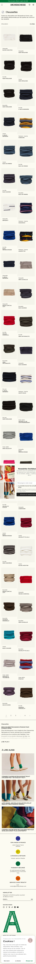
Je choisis (18, 961)
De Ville (25, 736)
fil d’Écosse (24, 738)
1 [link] (6, 715)
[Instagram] (4, 907)
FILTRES (32, 24)
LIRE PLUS (5, 742)
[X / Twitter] (9, 907)
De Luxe (14, 738)
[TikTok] (12, 907)
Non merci (7, 961)
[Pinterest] (15, 907)
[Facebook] (6, 907)
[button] (2, 5)
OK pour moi (29, 961)
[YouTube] (18, 907)
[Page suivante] (30, 716)
